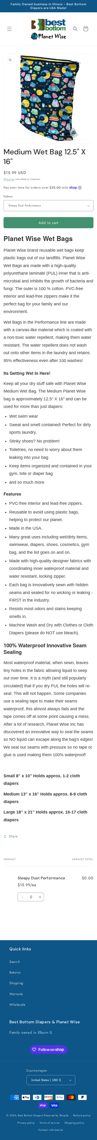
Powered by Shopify (56, 1115)
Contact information (50, 1130)
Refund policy (81, 1115)
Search (14, 961)
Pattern (8, 196)
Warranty (16, 994)
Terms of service (50, 1123)
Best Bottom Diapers (30, 1115)
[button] (9, 29)
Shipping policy (74, 1123)
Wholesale (17, 1004)
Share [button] (13, 836)
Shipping (9, 179)
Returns (14, 972)
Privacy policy (26, 1123)
